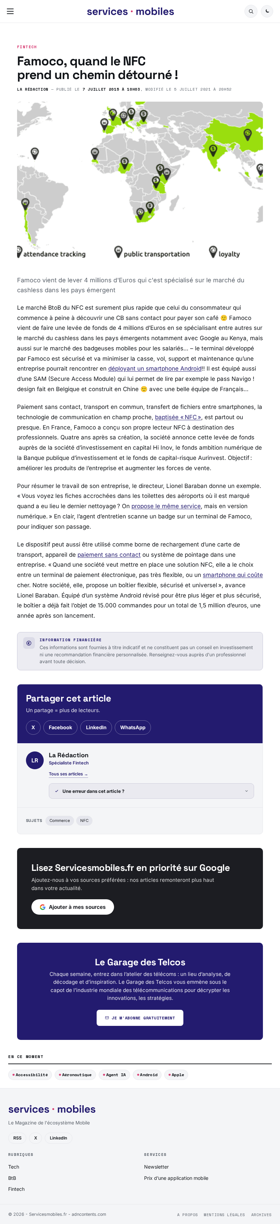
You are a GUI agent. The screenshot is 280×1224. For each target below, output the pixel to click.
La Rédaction (32, 89)
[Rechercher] (250, 11)
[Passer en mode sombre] (267, 11)
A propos (187, 1214)
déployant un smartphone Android (154, 368)
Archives (261, 1214)
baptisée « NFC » (178, 417)
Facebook (60, 727)
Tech (13, 1167)
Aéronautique (77, 1075)
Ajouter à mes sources (77, 907)
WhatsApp (132, 727)
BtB (12, 1178)
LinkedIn (96, 727)
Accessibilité (32, 1075)
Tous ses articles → (68, 773)
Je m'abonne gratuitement (143, 1018)
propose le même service (166, 506)
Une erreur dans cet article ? (93, 791)
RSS (17, 1138)
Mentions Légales (224, 1214)
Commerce (60, 820)
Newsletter (156, 1167)
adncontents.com (89, 1214)
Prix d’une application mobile (176, 1178)
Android (148, 1075)
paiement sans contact (109, 554)
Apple (178, 1075)
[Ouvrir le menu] (11, 11)
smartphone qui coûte (233, 574)
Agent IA (116, 1075)
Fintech (27, 47)
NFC (84, 820)
